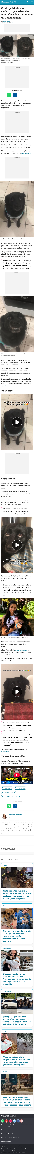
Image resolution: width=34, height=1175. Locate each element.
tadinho (6, 386)
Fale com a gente (6, 1141)
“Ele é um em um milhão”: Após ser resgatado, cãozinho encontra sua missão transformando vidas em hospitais (17, 936)
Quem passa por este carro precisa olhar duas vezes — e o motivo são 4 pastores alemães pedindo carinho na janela (17, 1020)
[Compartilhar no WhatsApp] (9, 95)
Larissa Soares (6, 21)
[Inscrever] (21, 1121)
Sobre (3, 1130)
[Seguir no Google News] (6, 1121)
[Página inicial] (12, 2)
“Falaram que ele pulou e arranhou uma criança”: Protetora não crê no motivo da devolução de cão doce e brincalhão (17, 979)
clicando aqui (5, 751)
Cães (13, 22)
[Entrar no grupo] (2, 1121)
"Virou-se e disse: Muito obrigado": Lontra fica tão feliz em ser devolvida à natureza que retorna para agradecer (16, 1061)
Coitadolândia (26, 153)
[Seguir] (10, 1121)
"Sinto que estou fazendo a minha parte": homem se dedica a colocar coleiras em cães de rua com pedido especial (17, 895)
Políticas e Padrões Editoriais (10, 1138)
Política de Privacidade (8, 1134)
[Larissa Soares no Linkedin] (9, 818)
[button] (27, 2)
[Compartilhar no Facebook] (15, 95)
